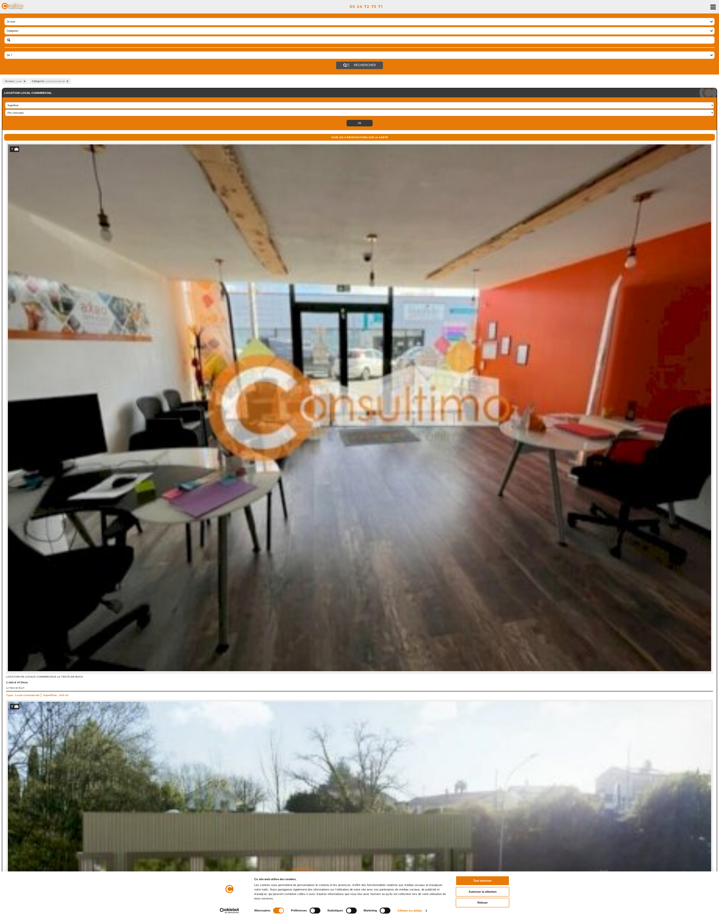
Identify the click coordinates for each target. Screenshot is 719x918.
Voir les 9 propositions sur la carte (359, 137)
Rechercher (364, 65)
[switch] (315, 911)
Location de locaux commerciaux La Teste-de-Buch (44, 676)
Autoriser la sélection (483, 891)
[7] (359, 670)
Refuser (482, 902)
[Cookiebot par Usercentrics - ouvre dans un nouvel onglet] (229, 911)
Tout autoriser (482, 880)
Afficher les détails (409, 910)
